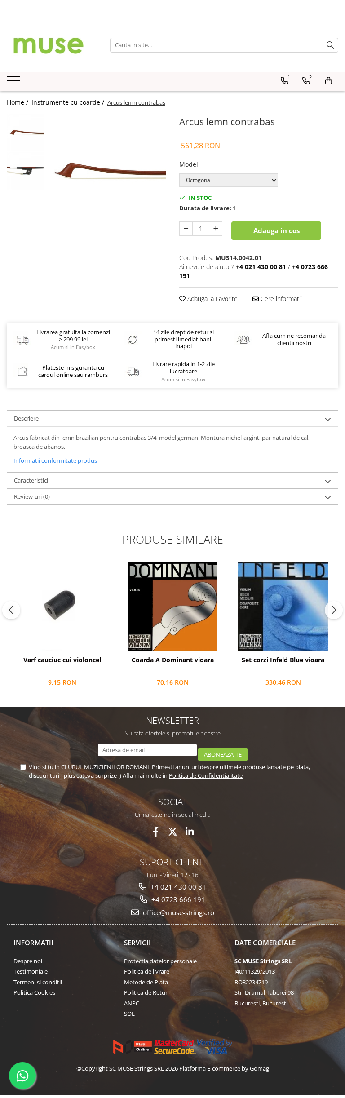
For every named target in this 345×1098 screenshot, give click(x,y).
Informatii (33, 942)
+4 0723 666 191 (177, 899)
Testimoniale (30, 971)
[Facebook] (156, 832)
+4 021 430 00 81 (177, 886)
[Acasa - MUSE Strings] (52, 45)
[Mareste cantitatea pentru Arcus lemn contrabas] (215, 228)
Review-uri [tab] (32, 496)
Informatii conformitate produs (55, 460)
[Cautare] (330, 45)
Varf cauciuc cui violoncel (62, 660)
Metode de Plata (146, 982)
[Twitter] (173, 832)
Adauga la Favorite (212, 298)
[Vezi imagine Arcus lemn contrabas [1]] (25, 171)
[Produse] (14, 83)
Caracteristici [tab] (31, 480)
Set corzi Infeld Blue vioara (283, 660)
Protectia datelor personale (160, 961)
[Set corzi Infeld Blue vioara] (283, 606)
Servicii (137, 942)
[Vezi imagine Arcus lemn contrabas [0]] (25, 132)
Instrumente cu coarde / (68, 102)
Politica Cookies (34, 992)
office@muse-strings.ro (177, 912)
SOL (129, 1013)
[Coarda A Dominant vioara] (172, 606)
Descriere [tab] (26, 418)
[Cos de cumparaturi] (328, 81)
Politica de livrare (146, 971)
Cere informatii (280, 298)
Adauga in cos (276, 230)
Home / (18, 102)
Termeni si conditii (37, 982)
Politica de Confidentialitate (206, 775)
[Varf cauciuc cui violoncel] (62, 606)
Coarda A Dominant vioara (173, 660)
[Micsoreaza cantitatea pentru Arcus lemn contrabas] (186, 228)
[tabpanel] (107, 172)
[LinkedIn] (190, 832)
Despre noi (27, 961)
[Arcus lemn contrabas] (107, 172)
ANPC (131, 1003)
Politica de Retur (146, 992)
